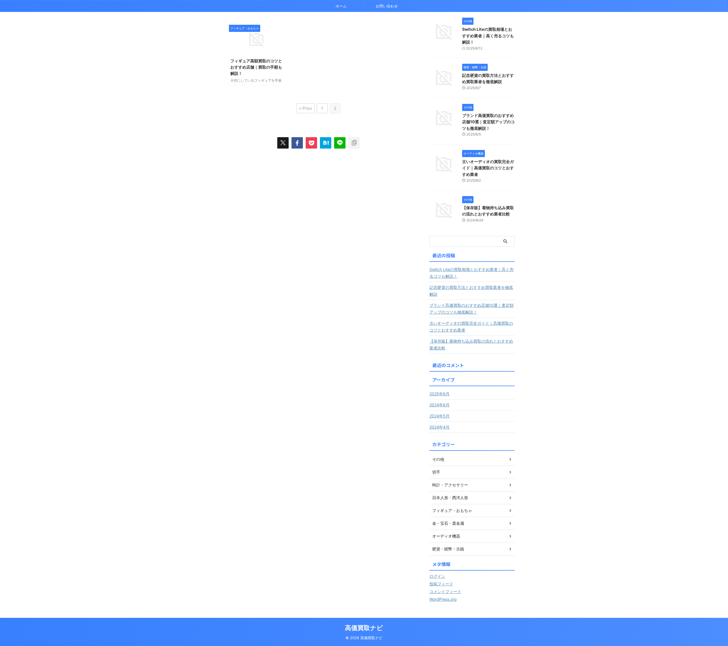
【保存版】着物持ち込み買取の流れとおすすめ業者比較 (471, 344)
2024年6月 (439, 404)
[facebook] (297, 143)
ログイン (437, 576)
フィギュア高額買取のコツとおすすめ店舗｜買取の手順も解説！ (256, 66)
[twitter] (283, 143)
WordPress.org (443, 599)
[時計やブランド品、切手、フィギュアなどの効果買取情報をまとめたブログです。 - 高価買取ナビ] (325, 143)
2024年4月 (439, 427)
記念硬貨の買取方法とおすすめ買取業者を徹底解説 (471, 291)
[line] (340, 143)
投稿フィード (441, 583)
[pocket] (311, 143)
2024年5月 (439, 415)
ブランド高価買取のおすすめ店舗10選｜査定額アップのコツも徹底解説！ (488, 122)
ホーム (341, 6)
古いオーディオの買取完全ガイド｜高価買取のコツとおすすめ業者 (488, 168)
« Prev (305, 108)
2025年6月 (439, 393)
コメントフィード (445, 591)
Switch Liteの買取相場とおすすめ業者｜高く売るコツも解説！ (488, 35)
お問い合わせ (387, 6)
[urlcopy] (354, 143)
